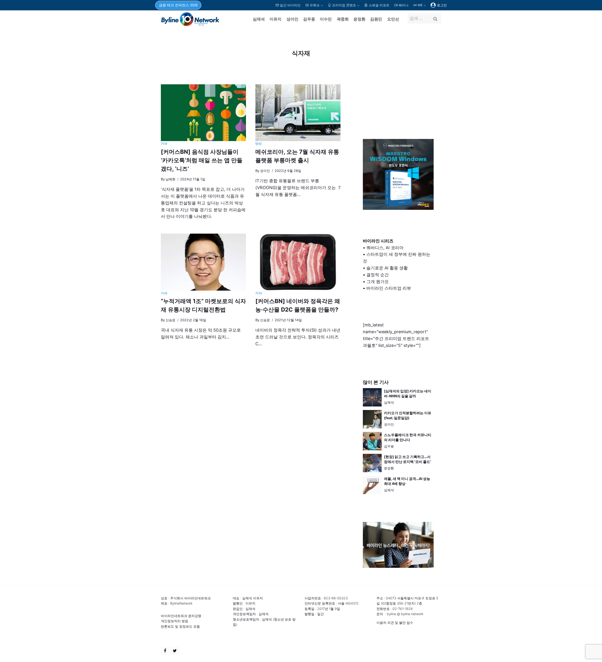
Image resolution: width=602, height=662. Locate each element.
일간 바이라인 (290, 5)
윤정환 (359, 19)
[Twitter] (174, 650)
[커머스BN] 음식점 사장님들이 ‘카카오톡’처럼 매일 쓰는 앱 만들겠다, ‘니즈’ (201, 160)
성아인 (292, 19)
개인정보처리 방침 (174, 621)
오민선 (393, 19)
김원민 (376, 19)
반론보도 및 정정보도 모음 (180, 626)
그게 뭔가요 (377, 281)
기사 (164, 143)
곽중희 (343, 19)
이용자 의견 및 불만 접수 (394, 623)
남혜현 (170, 179)
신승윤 (170, 320)
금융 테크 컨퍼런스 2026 (178, 5)
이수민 (326, 19)
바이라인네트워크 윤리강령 (181, 616)
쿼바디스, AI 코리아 (385, 247)
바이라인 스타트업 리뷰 (388, 288)
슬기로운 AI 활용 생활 (387, 267)
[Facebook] (165, 650)
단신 (258, 143)
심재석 (259, 19)
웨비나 (403, 5)
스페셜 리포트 (379, 5)
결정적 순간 (377, 274)
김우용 (309, 19)
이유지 (275, 19)
